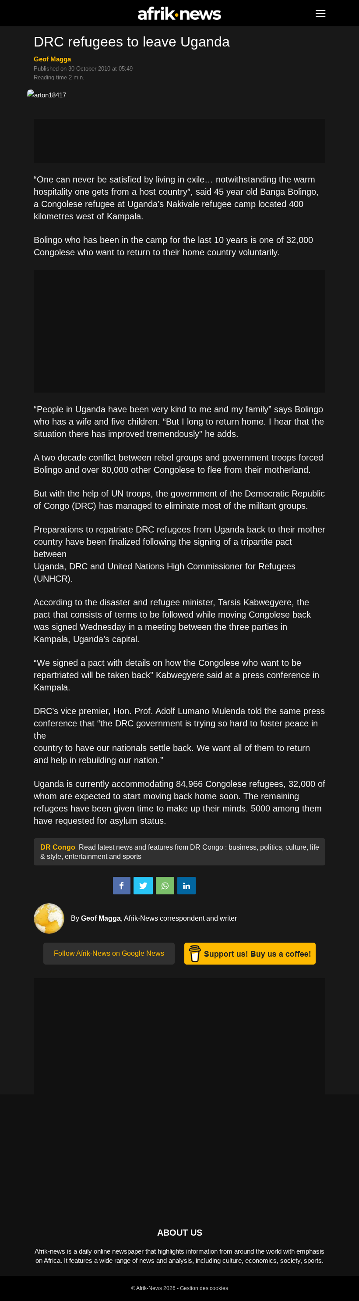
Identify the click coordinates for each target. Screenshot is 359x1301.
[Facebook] (121, 885)
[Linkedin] (186, 885)
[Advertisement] (179, 141)
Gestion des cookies (204, 1288)
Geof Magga (52, 59)
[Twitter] (143, 885)
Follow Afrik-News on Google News (109, 953)
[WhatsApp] (165, 885)
